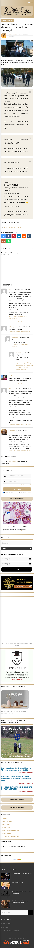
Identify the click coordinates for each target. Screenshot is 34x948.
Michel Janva (12, 34)
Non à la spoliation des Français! (16, 527)
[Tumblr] (29, 236)
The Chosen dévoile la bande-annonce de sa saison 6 (20, 901)
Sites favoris (7, 833)
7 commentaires (11, 36)
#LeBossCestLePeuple (16, 199)
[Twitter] (3, 236)
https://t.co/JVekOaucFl (11, 163)
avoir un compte (13, 461)
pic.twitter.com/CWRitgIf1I (12, 116)
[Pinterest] (14, 236)
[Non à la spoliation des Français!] (17, 523)
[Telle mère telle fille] (5, 889)
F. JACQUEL (12, 430)
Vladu (10, 289)
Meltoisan (15, 337)
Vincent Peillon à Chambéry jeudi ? (11, 253)
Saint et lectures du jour (11, 830)
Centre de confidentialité (11, 836)
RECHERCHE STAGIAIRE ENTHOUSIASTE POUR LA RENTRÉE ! (16, 788)
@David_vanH (18, 107)
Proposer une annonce (17, 799)
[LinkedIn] (19, 236)
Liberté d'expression (8, 20)
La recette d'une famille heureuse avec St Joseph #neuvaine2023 (16, 643)
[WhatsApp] (8, 241)
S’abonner (6, 824)
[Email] (3, 241)
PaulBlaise (12, 376)
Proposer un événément (17, 807)
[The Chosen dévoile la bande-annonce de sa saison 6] (5, 907)
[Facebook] (8, 236)
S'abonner (5, 927)
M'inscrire (29, 492)
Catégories (6, 827)
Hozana (17, 645)
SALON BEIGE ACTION (17, 499)
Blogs (5, 818)
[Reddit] (24, 236)
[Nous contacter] (15, 859)
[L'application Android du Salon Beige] (20, 859)
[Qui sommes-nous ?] (13, 859)
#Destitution (8, 107)
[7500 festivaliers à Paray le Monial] (5, 879)
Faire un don (7, 821)
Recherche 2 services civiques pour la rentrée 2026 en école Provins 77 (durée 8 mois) (16, 778)
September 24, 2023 (21, 151)
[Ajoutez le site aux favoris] (17, 859)
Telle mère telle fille (17, 882)
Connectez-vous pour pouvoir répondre (20, 321)
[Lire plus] (20, 531)
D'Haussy (11, 327)
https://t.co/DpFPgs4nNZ (12, 206)
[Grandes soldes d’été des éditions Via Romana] (5, 898)
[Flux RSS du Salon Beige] (19, 859)
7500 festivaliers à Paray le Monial (21, 873)
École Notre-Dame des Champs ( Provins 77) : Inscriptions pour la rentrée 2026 (16, 769)
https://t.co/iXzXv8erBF (11, 143)
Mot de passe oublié (26, 485)
